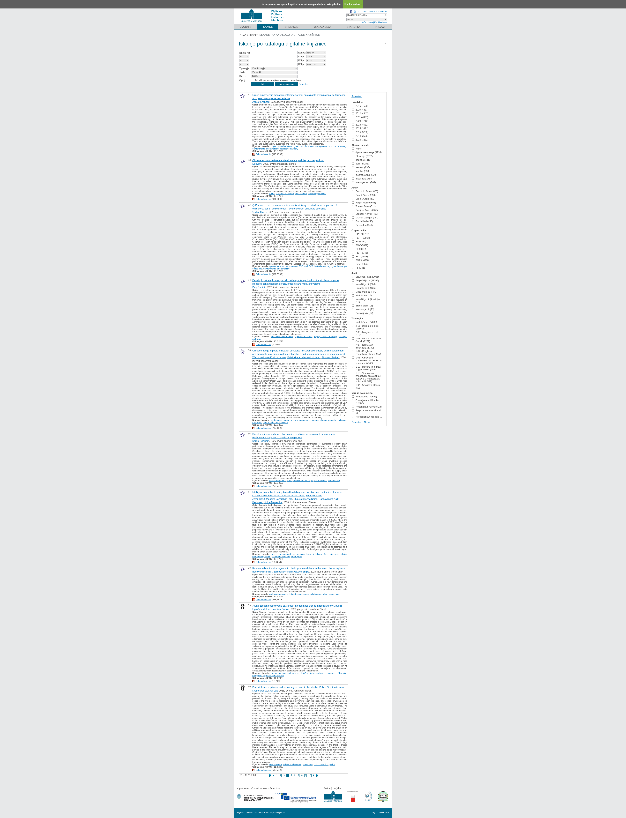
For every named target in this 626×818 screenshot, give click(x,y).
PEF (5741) (362, 252)
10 (309, 775)
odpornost (330, 673)
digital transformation (281, 146)
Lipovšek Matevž (261, 609)
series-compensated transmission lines (291, 554)
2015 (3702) (362, 132)
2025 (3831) (362, 128)
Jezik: (242, 72)
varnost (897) (363, 167)
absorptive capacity (289, 149)
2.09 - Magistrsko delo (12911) (367, 333)
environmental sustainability (265, 149)
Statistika (353, 26)
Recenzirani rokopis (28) (369, 406)
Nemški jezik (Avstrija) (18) (368, 300)
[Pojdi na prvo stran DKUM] (264, 22)
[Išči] (385, 15)
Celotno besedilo (263, 154)
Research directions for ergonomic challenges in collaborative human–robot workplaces (298, 568)
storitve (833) (363, 171)
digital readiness (319, 480)
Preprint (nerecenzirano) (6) (368, 412)
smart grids (296, 556)
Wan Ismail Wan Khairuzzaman (269, 357)
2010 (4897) (362, 109)
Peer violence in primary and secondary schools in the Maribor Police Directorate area (298, 687)
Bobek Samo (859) (366, 195)
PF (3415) (361, 267)
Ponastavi (303, 83)
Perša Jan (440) (364, 225)
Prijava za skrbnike (380, 812)
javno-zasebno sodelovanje (285, 673)
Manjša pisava (380, 22)
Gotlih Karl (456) (364, 221)
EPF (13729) (362, 234)
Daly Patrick (258, 287)
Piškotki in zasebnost (378, 12)
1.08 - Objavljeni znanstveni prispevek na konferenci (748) (368, 360)
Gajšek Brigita (301, 571)
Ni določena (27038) (366, 322)
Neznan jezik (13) (365, 309)
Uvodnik (245, 26)
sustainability (334, 480)
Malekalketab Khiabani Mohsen (303, 357)
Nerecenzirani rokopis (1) (369, 416)
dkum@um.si (279, 812)
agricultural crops (303, 336)
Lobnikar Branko (280, 609)
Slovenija (342, 673)
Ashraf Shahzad (260, 101)
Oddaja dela (322, 26)
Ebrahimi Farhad (330, 357)
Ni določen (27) (364, 295)
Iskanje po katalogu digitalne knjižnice (289, 34)
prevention (308, 764)
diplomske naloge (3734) (369, 152)
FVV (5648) (362, 256)
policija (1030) (363, 163)
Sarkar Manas (260, 212)
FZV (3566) (362, 264)
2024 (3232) (362, 139)
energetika (257, 675)
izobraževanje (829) (366, 174)
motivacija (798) (364, 178)
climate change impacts (324, 420)
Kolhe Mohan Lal (273, 502)
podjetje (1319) (363, 159)
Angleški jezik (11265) (367, 280)
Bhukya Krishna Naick (305, 499)
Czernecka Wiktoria (282, 571)
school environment (292, 764)
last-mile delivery (322, 266)
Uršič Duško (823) (365, 198)
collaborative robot (318, 594)
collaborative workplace (298, 594)
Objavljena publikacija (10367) (367, 401)
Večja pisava (367, 22)
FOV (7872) (362, 245)
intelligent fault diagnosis (326, 554)
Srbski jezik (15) (364, 305)
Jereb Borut (258, 499)
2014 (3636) (362, 135)
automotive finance (285, 193)
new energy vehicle (317, 193)
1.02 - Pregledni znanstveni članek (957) (368, 352)
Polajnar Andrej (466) (367, 210)
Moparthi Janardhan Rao (279, 499)
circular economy (337, 146)
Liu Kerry (257, 163)
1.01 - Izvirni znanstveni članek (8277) (368, 340)
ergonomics (334, 594)
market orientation (277, 480)
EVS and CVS (306, 266)
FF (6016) (361, 249)
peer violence (275, 764)
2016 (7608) (362, 105)
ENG (365, 12)
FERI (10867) (363, 237)
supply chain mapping (325, 336)
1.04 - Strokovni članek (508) (368, 386)
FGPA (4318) (362, 260)
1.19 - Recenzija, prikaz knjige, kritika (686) (368, 368)
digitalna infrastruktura (273, 675)
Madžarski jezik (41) (366, 291)
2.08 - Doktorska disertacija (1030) (365, 346)
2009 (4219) (362, 120)
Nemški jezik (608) (366, 284)
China (272, 193)
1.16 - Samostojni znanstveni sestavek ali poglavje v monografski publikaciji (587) (368, 377)
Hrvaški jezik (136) (366, 288)
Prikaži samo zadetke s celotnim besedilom (277, 80)
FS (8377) (361, 241)
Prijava (380, 26)
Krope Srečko (259, 690)
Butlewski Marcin (261, 571)
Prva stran (247, 34)
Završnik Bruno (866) (367, 191)
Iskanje (267, 26)
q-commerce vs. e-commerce (283, 266)
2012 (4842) (362, 113)
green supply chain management (310, 146)
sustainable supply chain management (290, 420)
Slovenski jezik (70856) (368, 276)
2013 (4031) (362, 124)
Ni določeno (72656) (366, 396)
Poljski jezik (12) (364, 313)
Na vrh (367, 422)
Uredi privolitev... (353, 4)
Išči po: (243, 76)
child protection (321, 764)
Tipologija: (244, 68)
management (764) (366, 182)
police (332, 764)
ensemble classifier (281, 556)
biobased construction (282, 336)
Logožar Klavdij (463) (367, 213)
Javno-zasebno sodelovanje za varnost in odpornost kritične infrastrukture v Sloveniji (297, 605)
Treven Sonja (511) (366, 206)
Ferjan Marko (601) (366, 202)
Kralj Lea (273, 690)
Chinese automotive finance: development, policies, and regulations (288, 160)
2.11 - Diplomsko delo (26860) (367, 327)
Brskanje (291, 26)
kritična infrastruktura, (312, 673)
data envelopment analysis (275, 422)
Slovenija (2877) (364, 156)
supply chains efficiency (298, 480)
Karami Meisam (260, 440)
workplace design (277, 594)
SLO (359, 12)
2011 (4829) (362, 117)
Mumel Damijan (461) (367, 217)
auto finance (301, 193)
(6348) (359, 148)
